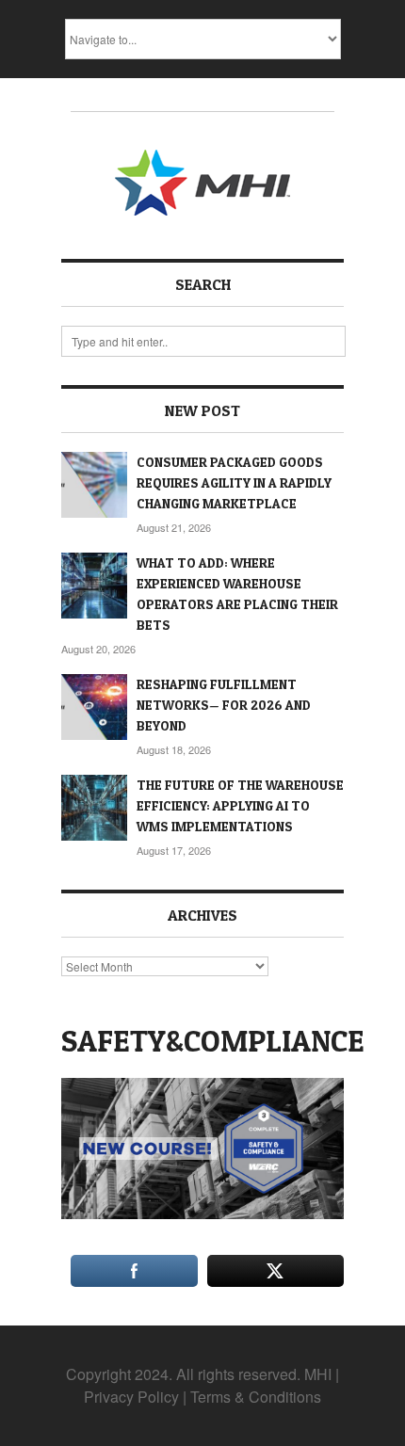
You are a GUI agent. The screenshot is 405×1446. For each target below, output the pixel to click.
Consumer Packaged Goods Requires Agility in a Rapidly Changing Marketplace (234, 482)
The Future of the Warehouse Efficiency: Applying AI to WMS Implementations (240, 805)
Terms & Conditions (255, 1396)
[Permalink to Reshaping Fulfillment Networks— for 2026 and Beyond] (94, 707)
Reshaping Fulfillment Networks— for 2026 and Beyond (224, 704)
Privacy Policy (131, 1396)
